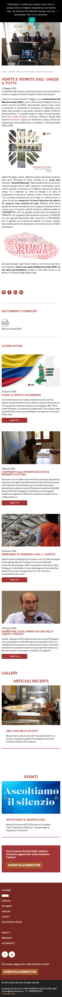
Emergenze (7, 938)
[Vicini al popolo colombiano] (31, 370)
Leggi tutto (14, 420)
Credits (12, 994)
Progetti (6, 933)
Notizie (5, 896)
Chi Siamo (6, 890)
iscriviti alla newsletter (24, 865)
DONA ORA (6, 911)
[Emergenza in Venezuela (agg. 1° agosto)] (31, 530)
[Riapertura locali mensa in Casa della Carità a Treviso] (31, 607)
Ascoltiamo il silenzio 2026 (25, 819)
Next (56, 702)
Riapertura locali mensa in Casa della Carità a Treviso (27, 632)
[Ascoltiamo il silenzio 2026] (31, 797)
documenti (15, 119)
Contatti (6, 917)
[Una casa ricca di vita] (31, 705)
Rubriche (6, 901)
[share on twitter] (3, 292)
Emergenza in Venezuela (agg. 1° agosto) (28, 554)
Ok (31, 19)
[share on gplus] (15, 292)
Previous (6, 702)
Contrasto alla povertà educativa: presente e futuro (26, 473)
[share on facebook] (9, 292)
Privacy (5, 994)
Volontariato (8, 943)
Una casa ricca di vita (22, 731)
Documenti (7, 906)
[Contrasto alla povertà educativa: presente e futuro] (31, 447)
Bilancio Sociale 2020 (11, 329)
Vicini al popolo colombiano (21, 395)
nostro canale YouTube (16, 116)
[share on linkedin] (21, 292)
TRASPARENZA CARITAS (12, 922)
